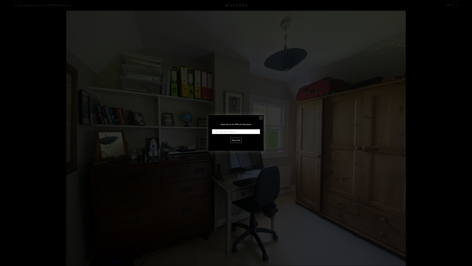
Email (214, 128)
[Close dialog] (260, 117)
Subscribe (236, 140)
